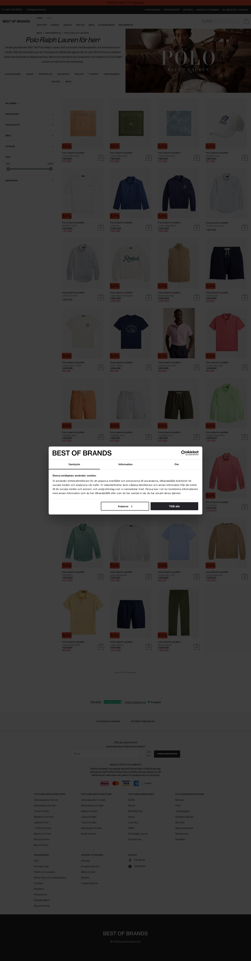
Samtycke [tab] (74, 464)
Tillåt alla (174, 506)
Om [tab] (177, 464)
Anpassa (123, 506)
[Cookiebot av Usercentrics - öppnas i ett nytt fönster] (184, 453)
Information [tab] (125, 464)
